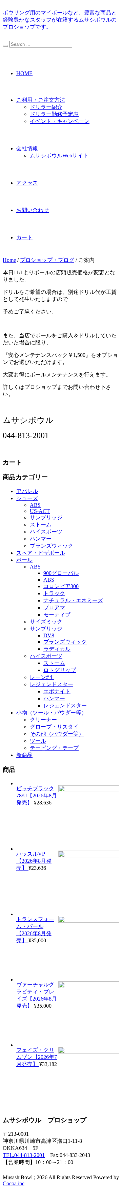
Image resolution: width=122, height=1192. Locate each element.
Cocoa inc (13, 1183)
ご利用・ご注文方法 (40, 100)
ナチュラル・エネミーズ (73, 600)
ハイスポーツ (46, 531)
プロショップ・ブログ (47, 260)
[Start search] (5, 46)
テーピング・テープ (54, 748)
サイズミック (46, 621)
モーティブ (56, 614)
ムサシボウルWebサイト (59, 155)
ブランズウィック (51, 546)
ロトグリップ (59, 670)
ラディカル (56, 649)
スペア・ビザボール (40, 553)
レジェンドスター (51, 684)
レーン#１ (42, 677)
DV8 (48, 635)
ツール (38, 741)
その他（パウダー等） (57, 734)
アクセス (27, 183)
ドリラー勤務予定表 (54, 114)
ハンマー (41, 539)
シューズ (27, 498)
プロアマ (54, 607)
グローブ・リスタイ (54, 727)
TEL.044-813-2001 (24, 1155)
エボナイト (56, 691)
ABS (35, 505)
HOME (24, 73)
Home (9, 260)
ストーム (41, 524)
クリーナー (43, 720)
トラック (54, 593)
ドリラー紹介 (46, 107)
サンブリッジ (46, 517)
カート (24, 237)
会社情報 (27, 148)
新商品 (24, 755)
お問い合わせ (32, 210)
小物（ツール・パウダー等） (51, 712)
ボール (24, 560)
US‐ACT (40, 511)
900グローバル (61, 573)
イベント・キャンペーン (59, 121)
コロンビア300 (61, 586)
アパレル (27, 491)
